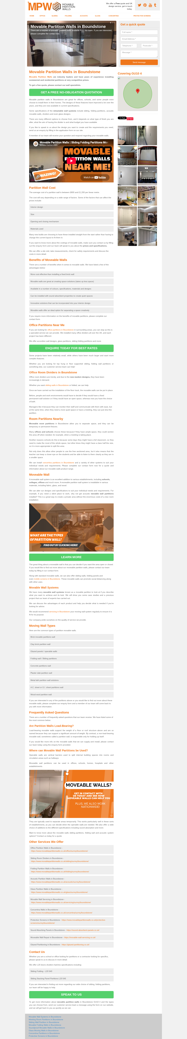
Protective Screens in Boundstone (43, 1036)
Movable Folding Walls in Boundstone (45, 1025)
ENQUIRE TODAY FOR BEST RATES (71, 348)
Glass (97, 16)
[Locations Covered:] (28, 2)
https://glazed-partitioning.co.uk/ (75, 944)
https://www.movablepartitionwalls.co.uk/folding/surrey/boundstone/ (60, 871)
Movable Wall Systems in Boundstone (45, 1017)
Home (32, 16)
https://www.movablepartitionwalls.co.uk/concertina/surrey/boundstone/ (61, 913)
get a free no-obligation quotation (71, 92)
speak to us (71, 994)
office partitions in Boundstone (61, 330)
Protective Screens (142, 16)
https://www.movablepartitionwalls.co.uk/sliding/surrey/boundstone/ (60, 861)
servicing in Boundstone (59, 612)
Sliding (55, 16)
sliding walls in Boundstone (57, 385)
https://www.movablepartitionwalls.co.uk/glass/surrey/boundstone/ (59, 892)
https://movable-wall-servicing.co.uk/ (80, 937)
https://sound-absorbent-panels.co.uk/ (83, 930)
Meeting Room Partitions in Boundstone (46, 1019)
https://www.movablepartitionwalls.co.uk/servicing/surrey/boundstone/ (61, 902)
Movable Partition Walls (40, 77)
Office (42, 16)
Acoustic (84, 16)
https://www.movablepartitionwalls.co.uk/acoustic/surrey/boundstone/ (60, 882)
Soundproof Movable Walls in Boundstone (47, 1028)
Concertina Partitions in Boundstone (44, 1033)
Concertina (114, 16)
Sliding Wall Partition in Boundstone (44, 1022)
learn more (71, 557)
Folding (68, 16)
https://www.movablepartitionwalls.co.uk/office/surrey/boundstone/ (59, 851)
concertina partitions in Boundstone (58, 462)
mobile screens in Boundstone (47, 579)
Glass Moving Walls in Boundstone (44, 1030)
